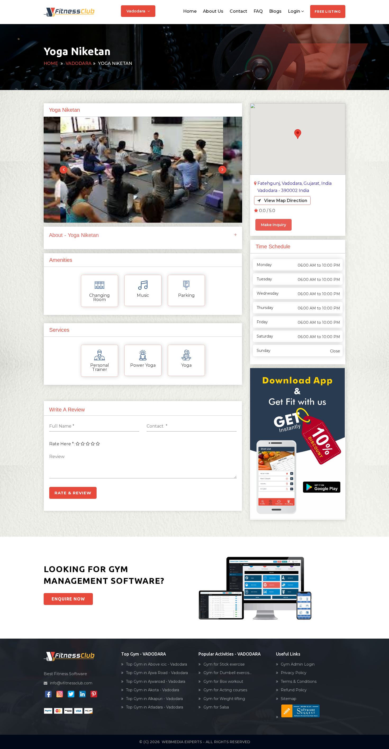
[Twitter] (71, 695)
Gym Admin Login (298, 664)
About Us (213, 11)
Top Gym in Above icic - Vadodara (156, 664)
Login (294, 11)
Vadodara (136, 11)
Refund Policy (294, 690)
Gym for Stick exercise (224, 664)
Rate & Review (73, 492)
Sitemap (288, 698)
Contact (238, 11)
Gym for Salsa (216, 707)
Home (190, 11)
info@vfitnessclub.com (71, 683)
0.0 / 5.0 (267, 210)
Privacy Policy (293, 672)
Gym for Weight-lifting (224, 698)
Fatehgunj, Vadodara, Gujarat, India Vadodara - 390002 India (294, 187)
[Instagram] (59, 695)
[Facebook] (48, 695)
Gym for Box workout (223, 681)
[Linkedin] (82, 695)
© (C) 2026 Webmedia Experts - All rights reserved (194, 741)
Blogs (275, 11)
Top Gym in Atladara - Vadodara (154, 707)
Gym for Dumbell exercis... (227, 672)
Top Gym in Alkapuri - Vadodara (154, 698)
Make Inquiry (273, 224)
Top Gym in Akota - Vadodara (152, 690)
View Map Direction (284, 200)
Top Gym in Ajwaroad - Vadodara (155, 681)
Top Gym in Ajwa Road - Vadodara (157, 672)
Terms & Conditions (298, 681)
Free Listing (328, 12)
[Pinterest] (94, 695)
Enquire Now (68, 598)
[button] (297, 134)
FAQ (258, 11)
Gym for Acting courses (225, 690)
